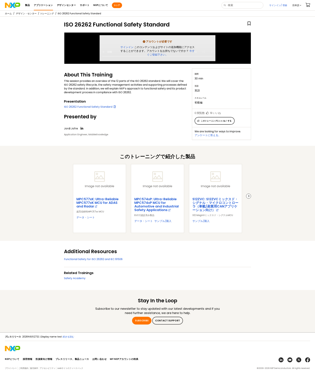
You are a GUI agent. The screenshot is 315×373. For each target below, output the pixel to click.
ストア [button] (117, 5)
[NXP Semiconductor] (12, 5)
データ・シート (85, 217)
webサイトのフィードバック (70, 368)
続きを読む (68, 336)
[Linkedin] (82, 128)
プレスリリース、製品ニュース (72, 359)
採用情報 (27, 359)
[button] (296, 5)
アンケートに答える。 (208, 135)
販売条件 (34, 368)
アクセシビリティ (48, 368)
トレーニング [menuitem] (47, 13)
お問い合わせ (99, 359)
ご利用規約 (23, 368)
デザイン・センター (26, 13)
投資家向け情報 (44, 359)
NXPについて (12, 359)
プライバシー (11, 368)
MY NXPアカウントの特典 (124, 359)
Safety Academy (74, 278)
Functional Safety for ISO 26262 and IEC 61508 (93, 259)
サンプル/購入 (162, 221)
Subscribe (141, 320)
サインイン (127, 47)
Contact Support (167, 320)
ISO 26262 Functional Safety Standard (89, 107)
